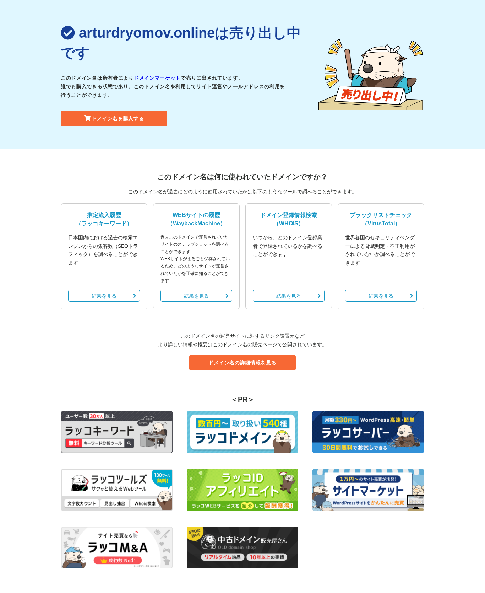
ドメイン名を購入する (118, 118)
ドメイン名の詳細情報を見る (242, 362)
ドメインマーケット (157, 78)
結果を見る (104, 296)
